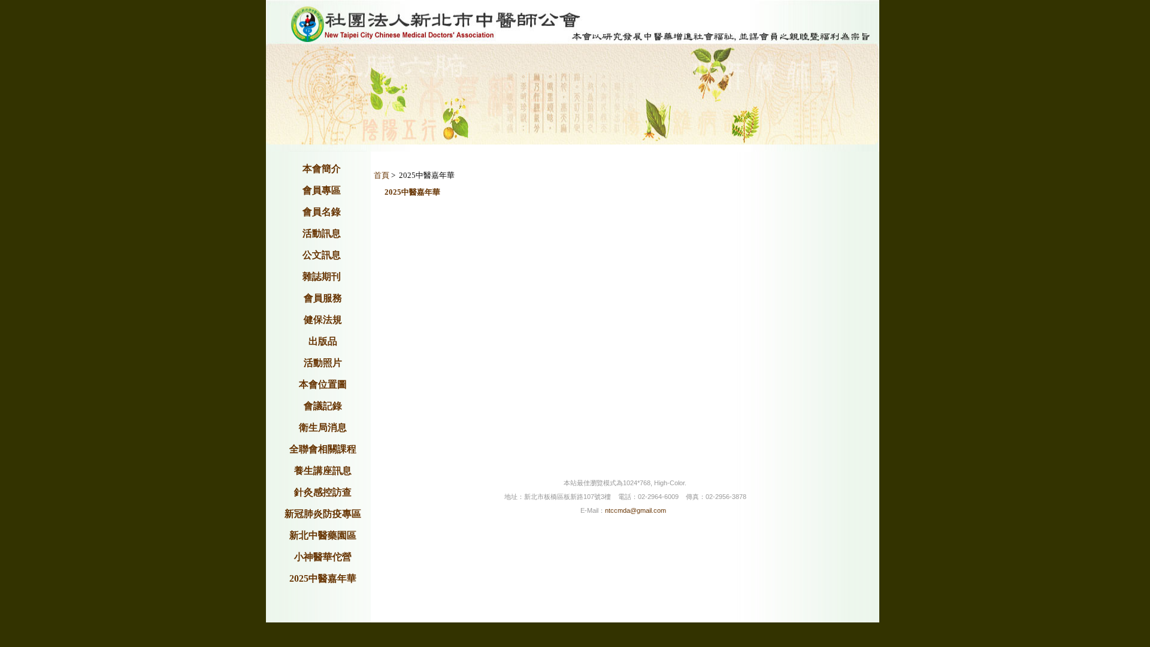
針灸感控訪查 (323, 492)
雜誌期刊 (321, 276)
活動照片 (323, 363)
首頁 (381, 175)
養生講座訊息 (323, 470)
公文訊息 (321, 255)
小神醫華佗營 (323, 557)
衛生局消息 (323, 427)
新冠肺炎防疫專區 (323, 514)
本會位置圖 (323, 384)
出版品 (322, 341)
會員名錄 (321, 212)
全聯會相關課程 (322, 449)
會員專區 (321, 190)
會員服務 (323, 298)
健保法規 (323, 320)
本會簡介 (321, 169)
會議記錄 (323, 406)
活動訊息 (321, 233)
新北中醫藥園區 (322, 535)
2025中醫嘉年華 (322, 578)
